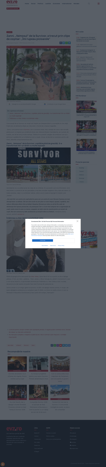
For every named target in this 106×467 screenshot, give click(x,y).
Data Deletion (45, 245)
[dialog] (53, 233)
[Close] (78, 221)
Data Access (53, 245)
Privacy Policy (61, 245)
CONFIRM (42, 240)
